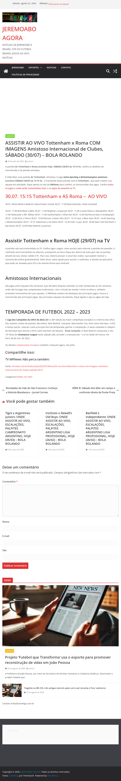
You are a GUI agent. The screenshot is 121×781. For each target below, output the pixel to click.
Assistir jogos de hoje (29, 730)
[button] (40, 68)
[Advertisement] (60, 100)
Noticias (51, 67)
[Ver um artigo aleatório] (115, 71)
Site (4, 550)
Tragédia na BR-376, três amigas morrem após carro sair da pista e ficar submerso (65, 688)
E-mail (5, 536)
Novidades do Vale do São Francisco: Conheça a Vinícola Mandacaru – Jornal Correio (31, 390)
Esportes (34, 67)
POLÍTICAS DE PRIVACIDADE (25, 74)
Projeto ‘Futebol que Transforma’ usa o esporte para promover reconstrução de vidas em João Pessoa (58, 660)
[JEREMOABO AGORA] (5, 71)
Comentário (10, 481)
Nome (5, 521)
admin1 (30, 161)
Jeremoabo (18, 67)
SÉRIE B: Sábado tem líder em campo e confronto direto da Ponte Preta (93, 390)
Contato (66, 67)
